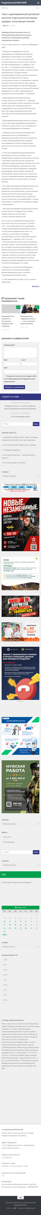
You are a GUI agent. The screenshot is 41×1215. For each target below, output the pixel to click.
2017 (5, 965)
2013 (5, 985)
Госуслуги (7, 837)
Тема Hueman (30, 1208)
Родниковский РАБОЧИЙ (13, 2)
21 (26, 925)
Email (23, 360)
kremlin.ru (35, 286)
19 (15, 925)
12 (15, 921)
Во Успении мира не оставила (15, 463)
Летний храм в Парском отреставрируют (17, 882)
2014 (5, 980)
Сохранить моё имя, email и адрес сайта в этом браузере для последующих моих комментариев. (20, 378)
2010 (5, 1000)
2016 (5, 970)
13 (21, 921)
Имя (6, 360)
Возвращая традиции (12, 450)
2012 (5, 990)
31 (4, 932)
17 (4, 925)
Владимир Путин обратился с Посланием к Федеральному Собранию (8, 321)
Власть (5, 8)
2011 (5, 995)
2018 (5, 960)
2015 (5, 975)
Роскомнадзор (9, 842)
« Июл (4, 935)
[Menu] (38, 2)
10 (4, 921)
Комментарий (9, 345)
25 (10, 928)
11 (10, 921)
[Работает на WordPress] (15, 1208)
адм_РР (6, 26)
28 (26, 928)
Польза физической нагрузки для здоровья (20, 445)
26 (15, 928)
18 (10, 925)
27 (21, 928)
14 (26, 921)
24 (4, 928)
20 (21, 925)
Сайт (6, 368)
